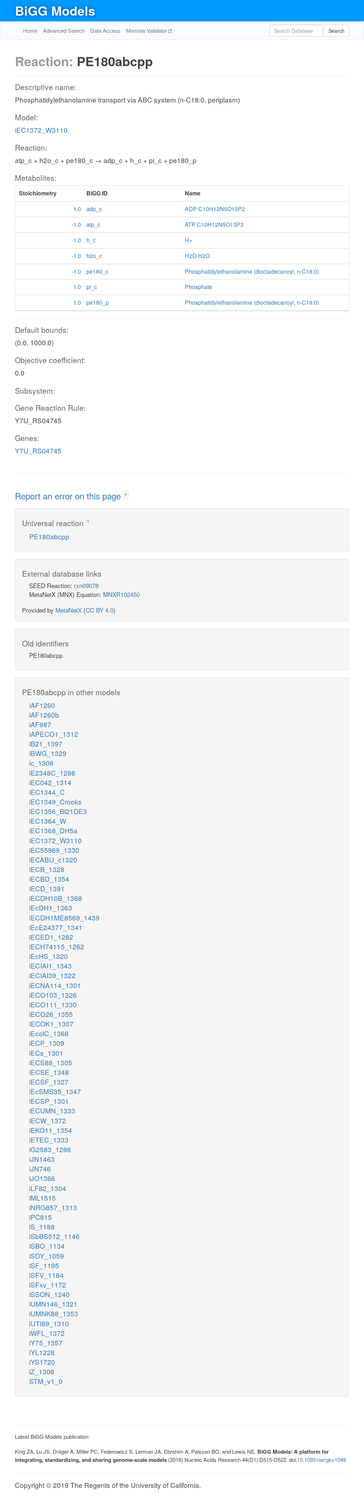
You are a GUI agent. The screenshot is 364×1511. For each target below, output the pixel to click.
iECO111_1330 (53, 1004)
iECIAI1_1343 (50, 965)
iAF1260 (42, 705)
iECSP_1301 (49, 1101)
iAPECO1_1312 (53, 734)
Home (30, 30)
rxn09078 (86, 585)
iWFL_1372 (47, 1333)
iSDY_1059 (46, 1255)
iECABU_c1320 (53, 859)
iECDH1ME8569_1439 (64, 917)
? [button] (125, 495)
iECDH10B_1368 (55, 898)
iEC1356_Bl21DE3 (58, 811)
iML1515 (42, 1197)
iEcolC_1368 (49, 1033)
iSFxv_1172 (47, 1284)
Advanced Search (64, 30)
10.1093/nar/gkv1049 (321, 1459)
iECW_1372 (47, 1120)
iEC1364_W (47, 820)
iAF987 (40, 724)
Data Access (105, 30)
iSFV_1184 (46, 1275)
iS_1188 (42, 1226)
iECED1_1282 (51, 936)
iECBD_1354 (49, 878)
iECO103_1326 (53, 995)
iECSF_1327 (49, 1081)
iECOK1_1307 (51, 1023)
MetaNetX (68, 609)
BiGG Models (55, 10)
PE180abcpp (49, 536)
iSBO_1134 (47, 1245)
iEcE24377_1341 (55, 927)
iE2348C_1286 (52, 772)
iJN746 (40, 1168)
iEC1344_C (47, 792)
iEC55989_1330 (54, 850)
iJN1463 (42, 1159)
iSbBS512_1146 (54, 1236)
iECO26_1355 (51, 1014)
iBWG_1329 (47, 753)
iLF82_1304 (47, 1188)
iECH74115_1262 (56, 946)
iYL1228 (42, 1352)
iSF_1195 (44, 1265)
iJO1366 (42, 1178)
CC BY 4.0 (99, 609)
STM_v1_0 (46, 1381)
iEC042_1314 (50, 782)
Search (336, 30)
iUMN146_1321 (53, 1303)
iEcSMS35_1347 (55, 1091)
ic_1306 (41, 762)
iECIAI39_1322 (52, 975)
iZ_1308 (41, 1371)
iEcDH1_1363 (50, 907)
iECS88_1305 (50, 1062)
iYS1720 (42, 1361)
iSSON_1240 (49, 1294)
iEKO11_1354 (50, 1130)
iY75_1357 (46, 1342)
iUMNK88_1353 (53, 1313)
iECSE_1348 (49, 1072)
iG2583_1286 (50, 1149)
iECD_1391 (47, 888)
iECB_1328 (46, 869)
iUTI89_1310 (49, 1323)
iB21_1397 (46, 743)
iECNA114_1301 (55, 985)
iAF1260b (44, 714)
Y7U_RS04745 (38, 450)
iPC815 (40, 1217)
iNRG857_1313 (53, 1207)
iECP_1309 (46, 1043)
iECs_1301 (46, 1053)
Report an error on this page (69, 495)
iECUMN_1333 (52, 1110)
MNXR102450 (121, 594)
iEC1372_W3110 (41, 130)
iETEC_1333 (49, 1139)
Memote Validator (147, 30)
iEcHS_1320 (48, 956)
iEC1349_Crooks (55, 801)
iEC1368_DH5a (53, 830)
